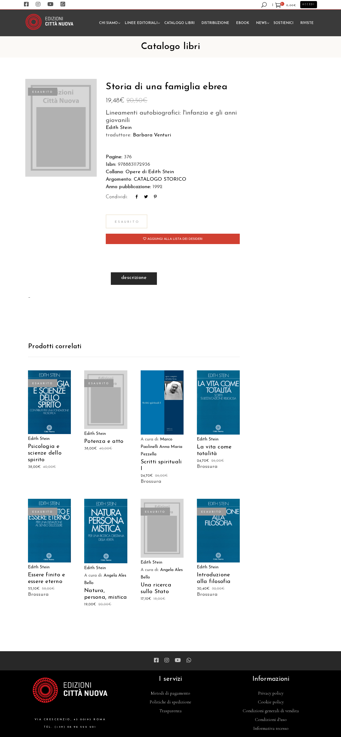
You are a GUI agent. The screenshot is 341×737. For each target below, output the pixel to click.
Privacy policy (270, 693)
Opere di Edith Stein (149, 172)
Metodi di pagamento (170, 693)
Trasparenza (170, 711)
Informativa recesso (271, 728)
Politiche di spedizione (170, 702)
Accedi (308, 4)
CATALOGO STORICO (160, 179)
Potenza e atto (103, 441)
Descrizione (134, 278)
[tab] (134, 278)
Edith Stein (119, 127)
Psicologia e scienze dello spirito (45, 453)
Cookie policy (271, 702)
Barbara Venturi (152, 135)
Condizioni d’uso (271, 719)
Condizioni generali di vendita (271, 711)
